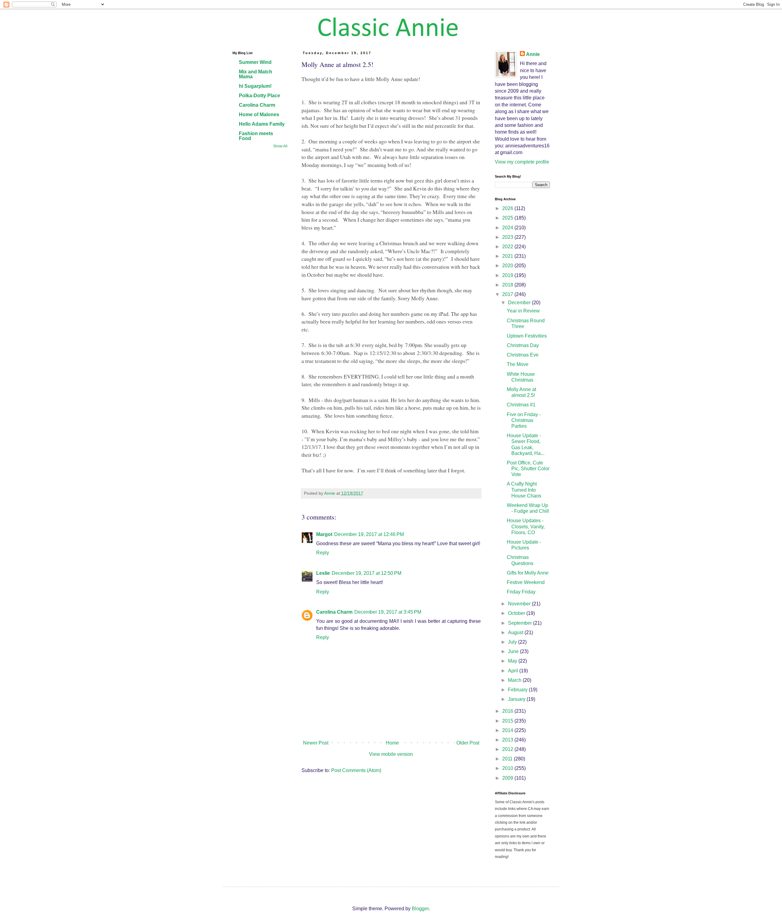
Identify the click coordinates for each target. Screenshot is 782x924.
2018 (508, 284)
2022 (508, 246)
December (520, 302)
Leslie (323, 573)
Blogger (420, 908)
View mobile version (391, 754)
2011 (508, 758)
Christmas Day (523, 345)
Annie (533, 54)
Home (392, 742)
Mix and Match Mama (255, 74)
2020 (508, 265)
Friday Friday (521, 591)
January (517, 699)
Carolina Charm (334, 612)
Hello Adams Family (262, 124)
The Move (517, 364)
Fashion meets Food (256, 136)
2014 (508, 730)
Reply (322, 552)
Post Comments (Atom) (356, 770)
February (518, 689)
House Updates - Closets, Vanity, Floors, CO (526, 526)
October (517, 613)
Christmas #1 (521, 404)
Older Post (467, 742)
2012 (508, 749)
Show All (280, 146)
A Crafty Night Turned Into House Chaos (524, 489)
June (514, 651)
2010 (508, 768)
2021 (508, 256)
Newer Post (315, 742)
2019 (508, 275)
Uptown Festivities (527, 335)
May (513, 660)
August (516, 632)
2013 (508, 739)
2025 (508, 217)
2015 (508, 720)
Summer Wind (255, 62)
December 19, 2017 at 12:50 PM (366, 573)
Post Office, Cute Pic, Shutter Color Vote (528, 468)
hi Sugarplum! (255, 86)
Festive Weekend (526, 582)
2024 (508, 227)
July (513, 642)
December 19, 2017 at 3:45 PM (387, 612)
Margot (324, 534)
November (520, 603)
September (520, 623)
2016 (508, 711)
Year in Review (523, 310)
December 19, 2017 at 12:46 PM (369, 534)
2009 (508, 778)
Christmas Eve (523, 354)
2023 (508, 237)
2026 (508, 208)
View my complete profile (522, 161)
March (515, 680)
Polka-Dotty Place (259, 95)
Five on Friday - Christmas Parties (524, 420)
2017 (508, 294)
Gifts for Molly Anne (528, 572)
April (513, 670)
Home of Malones (259, 114)
